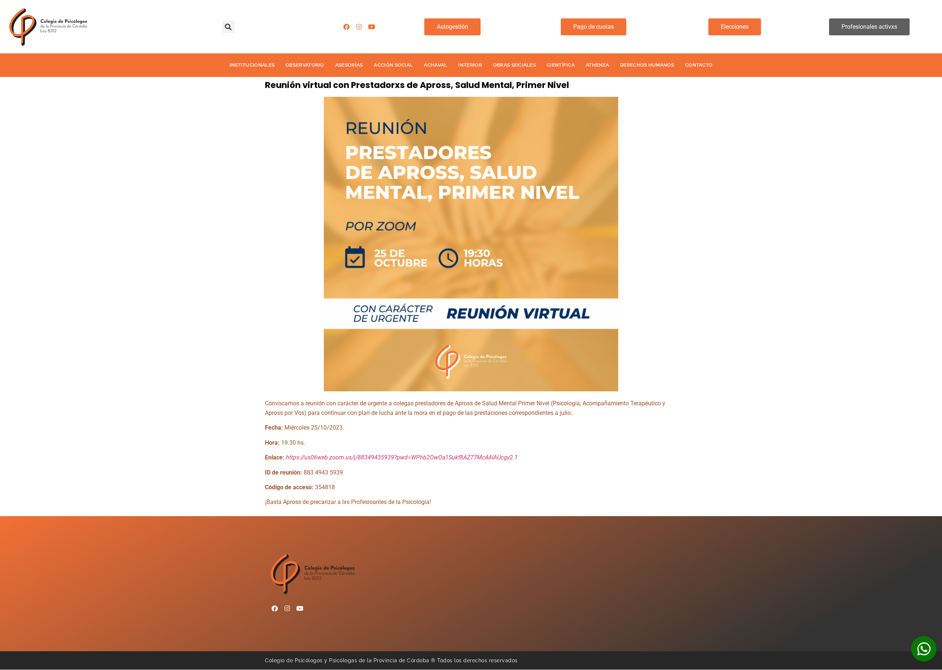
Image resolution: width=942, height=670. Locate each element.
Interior (470, 65)
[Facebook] (346, 27)
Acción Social (393, 65)
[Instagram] (359, 27)
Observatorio (305, 65)
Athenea (597, 65)
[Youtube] (371, 27)
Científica (561, 65)
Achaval (435, 65)
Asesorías (349, 65)
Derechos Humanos (647, 65)
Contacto (698, 65)
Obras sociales (514, 65)
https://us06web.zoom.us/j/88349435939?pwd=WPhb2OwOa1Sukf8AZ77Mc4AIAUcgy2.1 (402, 457)
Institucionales (252, 65)
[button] (228, 27)
